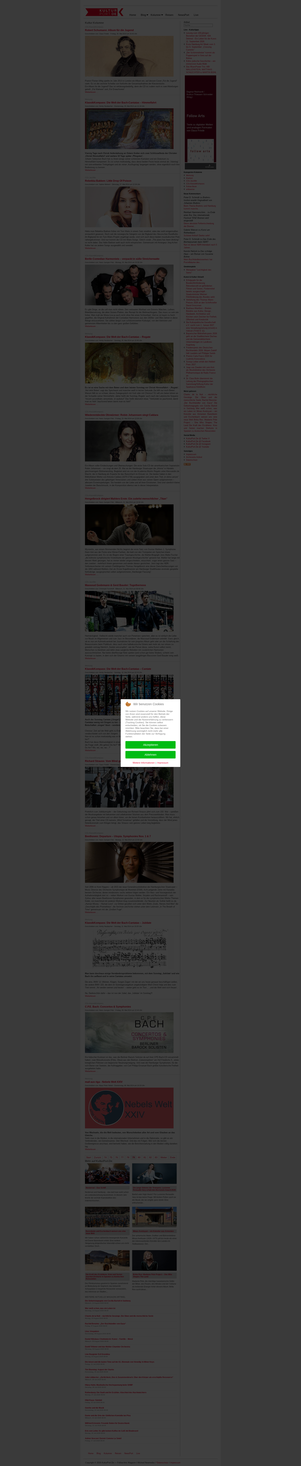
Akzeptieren (150, 744)
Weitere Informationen (144, 762)
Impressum (162, 762)
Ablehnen (150, 754)
